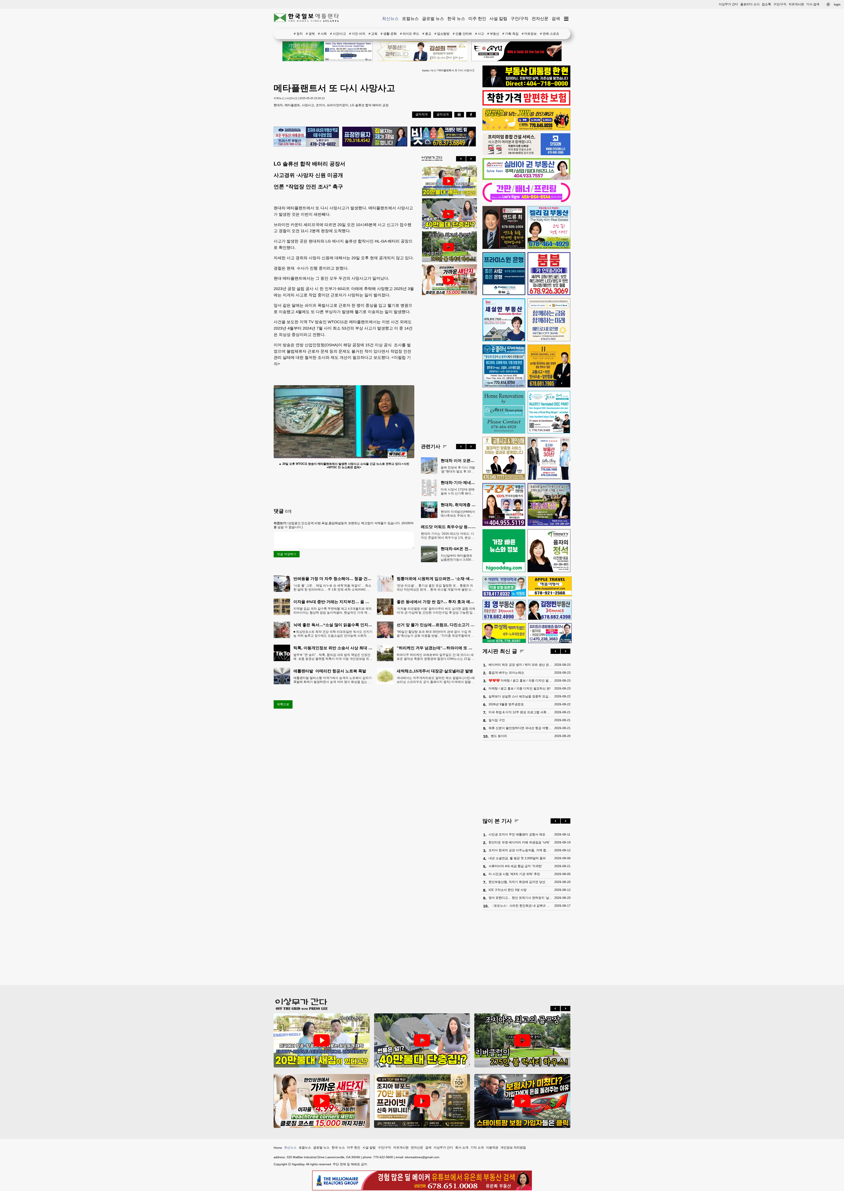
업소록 (766, 4)
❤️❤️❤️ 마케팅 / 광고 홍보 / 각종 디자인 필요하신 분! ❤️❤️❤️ (520, 680)
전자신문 (540, 18)
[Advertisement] (448, 366)
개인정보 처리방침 (513, 1147)
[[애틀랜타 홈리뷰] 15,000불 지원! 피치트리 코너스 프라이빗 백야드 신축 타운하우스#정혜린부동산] (448, 280)
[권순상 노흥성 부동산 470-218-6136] (306, 137)
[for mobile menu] (566, 19)
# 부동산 (493, 33)
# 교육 (373, 33)
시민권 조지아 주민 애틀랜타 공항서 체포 (517, 834)
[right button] (471, 158)
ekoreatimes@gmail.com (422, 1157)
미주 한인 (477, 18)
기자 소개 (477, 1147)
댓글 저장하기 (286, 554)
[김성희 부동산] (422, 51)
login (837, 4)
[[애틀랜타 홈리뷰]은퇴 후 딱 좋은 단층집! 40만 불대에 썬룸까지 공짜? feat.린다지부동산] (448, 214)
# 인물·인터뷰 (462, 33)
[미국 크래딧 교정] (443, 137)
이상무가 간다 (728, 4)
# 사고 (479, 33)
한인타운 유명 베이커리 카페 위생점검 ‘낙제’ (519, 842)
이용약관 (492, 1147)
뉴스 (433, 70)
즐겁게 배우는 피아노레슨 (506, 672)
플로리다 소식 (750, 4)
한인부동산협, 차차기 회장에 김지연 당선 (517, 882)
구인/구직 (779, 4)
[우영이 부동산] (526, 129)
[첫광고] (327, 51)
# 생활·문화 (389, 33)
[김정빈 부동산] (550, 610)
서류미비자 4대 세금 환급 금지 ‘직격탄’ (515, 866)
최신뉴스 (390, 18)
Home (278, 1147)
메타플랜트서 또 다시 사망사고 (456, 70)
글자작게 (421, 114)
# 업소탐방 (442, 33)
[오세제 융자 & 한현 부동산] (526, 86)
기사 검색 (812, 4)
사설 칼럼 (498, 18)
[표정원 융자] (374, 137)
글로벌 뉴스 (433, 18)
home (425, 70)
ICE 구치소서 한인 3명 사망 (508, 890)
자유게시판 (796, 4)
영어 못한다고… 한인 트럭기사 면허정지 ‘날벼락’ (520, 897)
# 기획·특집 (510, 33)
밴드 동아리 (499, 736)
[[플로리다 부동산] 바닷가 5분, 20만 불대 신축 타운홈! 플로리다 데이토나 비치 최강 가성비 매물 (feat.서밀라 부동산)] (448, 181)
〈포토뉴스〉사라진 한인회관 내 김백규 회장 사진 (521, 905)
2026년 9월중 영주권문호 (506, 704)
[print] (459, 114)
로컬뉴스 (410, 18)
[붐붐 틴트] (549, 273)
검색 (556, 18)
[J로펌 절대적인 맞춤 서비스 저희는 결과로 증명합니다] (503, 458)
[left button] (461, 158)
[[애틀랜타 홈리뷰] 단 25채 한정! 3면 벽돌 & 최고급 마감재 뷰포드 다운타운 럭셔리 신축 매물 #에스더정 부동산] (422, 1101)
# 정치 (298, 33)
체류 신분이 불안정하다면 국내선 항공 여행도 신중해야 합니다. (520, 728)
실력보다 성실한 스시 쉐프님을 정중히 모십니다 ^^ (520, 696)
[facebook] (471, 114)
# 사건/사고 (338, 33)
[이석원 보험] (526, 104)
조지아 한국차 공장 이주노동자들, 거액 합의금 (520, 850)
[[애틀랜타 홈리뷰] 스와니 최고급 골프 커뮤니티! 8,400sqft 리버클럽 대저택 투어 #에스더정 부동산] (448, 247)
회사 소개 (461, 1147)
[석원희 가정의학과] (504, 586)
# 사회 (322, 33)
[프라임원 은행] (503, 273)
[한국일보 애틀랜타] (307, 18)
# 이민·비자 (357, 33)
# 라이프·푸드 (409, 33)
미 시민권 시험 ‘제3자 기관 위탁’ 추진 (514, 874)
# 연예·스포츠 (549, 33)
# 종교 (426, 33)
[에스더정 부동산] (549, 458)
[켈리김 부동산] (549, 227)
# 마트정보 (529, 33)
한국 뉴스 (456, 18)
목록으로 (283, 704)
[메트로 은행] (549, 319)
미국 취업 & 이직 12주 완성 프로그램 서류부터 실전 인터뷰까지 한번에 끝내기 (520, 712)
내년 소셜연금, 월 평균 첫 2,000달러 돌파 (517, 858)
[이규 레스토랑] (516, 51)
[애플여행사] (550, 586)
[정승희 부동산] (549, 504)
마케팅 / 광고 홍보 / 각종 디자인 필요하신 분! (520, 688)
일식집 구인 (497, 720)
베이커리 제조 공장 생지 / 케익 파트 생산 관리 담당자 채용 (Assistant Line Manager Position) (520, 664)
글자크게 (443, 114)
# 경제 (310, 33)
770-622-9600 (383, 1157)
